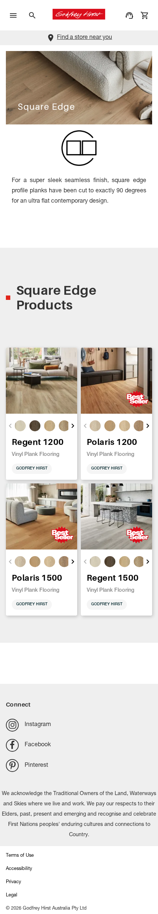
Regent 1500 (113, 578)
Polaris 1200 (112, 442)
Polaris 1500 (37, 578)
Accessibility (19, 869)
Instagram (38, 725)
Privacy (13, 882)
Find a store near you (84, 38)
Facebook (38, 745)
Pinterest (36, 766)
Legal (11, 895)
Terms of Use (20, 855)
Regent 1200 (38, 442)
